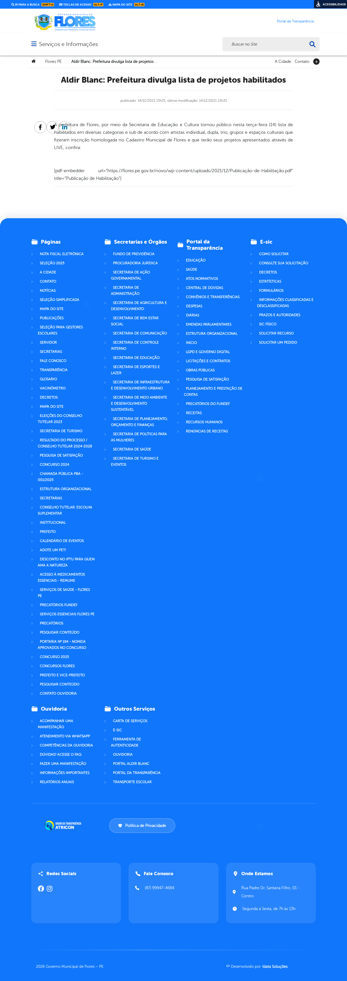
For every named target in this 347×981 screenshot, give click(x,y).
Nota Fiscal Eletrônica (62, 254)
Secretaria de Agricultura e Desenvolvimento (139, 306)
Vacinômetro (53, 388)
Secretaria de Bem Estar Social (135, 321)
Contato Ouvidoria (58, 693)
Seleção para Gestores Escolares (60, 330)
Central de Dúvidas (204, 288)
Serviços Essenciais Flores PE (67, 614)
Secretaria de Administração (125, 291)
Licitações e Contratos (208, 361)
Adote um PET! (53, 550)
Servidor (48, 342)
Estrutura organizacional (65, 489)
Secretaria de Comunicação (140, 333)
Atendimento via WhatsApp (65, 736)
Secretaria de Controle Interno (135, 345)
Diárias (192, 315)
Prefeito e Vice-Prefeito (62, 675)
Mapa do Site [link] (128, 4)
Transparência (54, 370)
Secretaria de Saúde (132, 449)
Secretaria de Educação (136, 358)
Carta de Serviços (130, 721)
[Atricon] (64, 825)
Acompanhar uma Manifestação (55, 724)
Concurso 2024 (54, 464)
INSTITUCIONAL (53, 522)
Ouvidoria (123, 754)
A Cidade (283, 61)
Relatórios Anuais (57, 782)
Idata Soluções (275, 966)
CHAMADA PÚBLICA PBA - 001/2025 (60, 477)
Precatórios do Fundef (208, 404)
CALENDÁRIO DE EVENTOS (62, 541)
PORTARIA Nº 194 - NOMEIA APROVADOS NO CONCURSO (62, 645)
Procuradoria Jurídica (135, 263)
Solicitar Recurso (276, 333)
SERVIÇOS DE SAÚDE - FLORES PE (64, 593)
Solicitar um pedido (278, 342)
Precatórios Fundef (58, 605)
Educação (196, 260)
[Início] (33, 61)
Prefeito (48, 532)
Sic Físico (267, 324)
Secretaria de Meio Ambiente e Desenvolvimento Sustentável (139, 404)
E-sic (117, 730)
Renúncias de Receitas (207, 431)
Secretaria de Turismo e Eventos (135, 461)
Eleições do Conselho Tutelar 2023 (60, 419)
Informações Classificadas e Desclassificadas (285, 303)
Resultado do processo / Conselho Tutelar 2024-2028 (65, 443)
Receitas (194, 413)
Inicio (191, 343)
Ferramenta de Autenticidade (126, 742)
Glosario (48, 379)
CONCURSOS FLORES (57, 666)
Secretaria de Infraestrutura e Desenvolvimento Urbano (140, 385)
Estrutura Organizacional (212, 333)
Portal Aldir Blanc (131, 764)
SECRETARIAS (51, 498)
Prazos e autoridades (279, 315)
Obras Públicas (200, 370)
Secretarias (51, 352)
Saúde (191, 269)
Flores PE (53, 61)
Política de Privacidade (145, 825)
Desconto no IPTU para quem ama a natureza (66, 562)
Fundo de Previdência (133, 254)
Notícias (48, 290)
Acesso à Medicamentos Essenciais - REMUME (61, 577)
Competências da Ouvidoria (66, 745)
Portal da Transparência (137, 773)
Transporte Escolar (132, 782)
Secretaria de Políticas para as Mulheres (139, 437)
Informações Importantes (64, 773)
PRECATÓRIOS (51, 623)
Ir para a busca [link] (33, 4)
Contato (302, 61)
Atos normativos (202, 279)
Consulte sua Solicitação (283, 263)
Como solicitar (274, 254)
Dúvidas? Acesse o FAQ (60, 754)
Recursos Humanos (204, 422)
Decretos (49, 397)
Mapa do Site (52, 309)
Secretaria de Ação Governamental (130, 275)
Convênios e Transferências (213, 297)
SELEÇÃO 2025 (52, 263)
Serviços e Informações (68, 44)
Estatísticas (270, 281)
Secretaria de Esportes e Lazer (135, 370)
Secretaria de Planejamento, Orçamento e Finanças (139, 422)
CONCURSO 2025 (54, 657)
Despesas (194, 306)
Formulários (271, 290)
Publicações (52, 318)
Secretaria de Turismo (61, 431)
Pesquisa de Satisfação (61, 455)
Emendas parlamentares (208, 324)
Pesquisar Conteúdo (59, 632)
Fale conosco (53, 361)
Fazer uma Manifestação (63, 764)
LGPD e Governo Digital (208, 352)
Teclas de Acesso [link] (82, 4)
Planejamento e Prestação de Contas (213, 392)
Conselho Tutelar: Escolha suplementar (65, 510)
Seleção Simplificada (59, 300)
